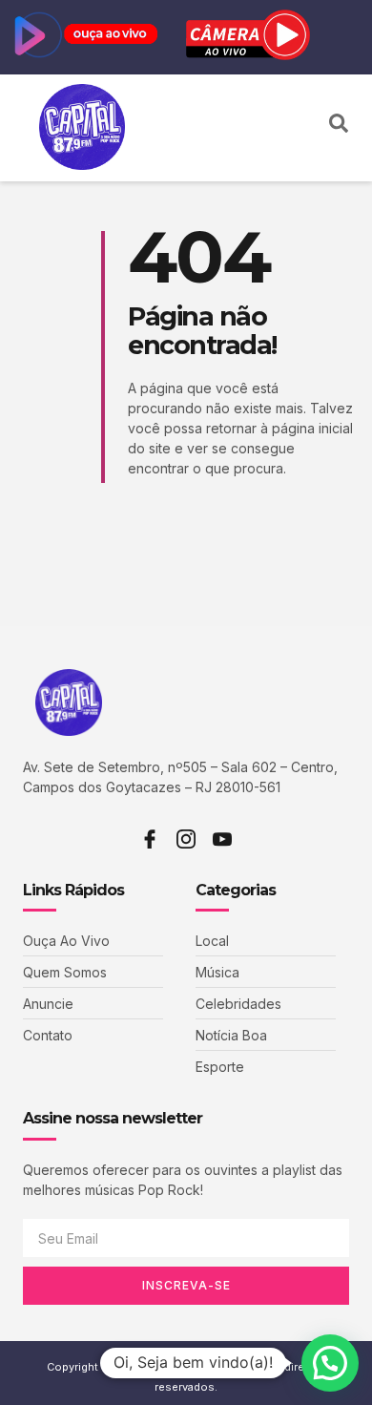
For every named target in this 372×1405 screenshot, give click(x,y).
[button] (304, 128)
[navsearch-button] (339, 128)
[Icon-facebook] (149, 839)
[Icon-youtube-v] (222, 839)
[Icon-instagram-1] (186, 839)
